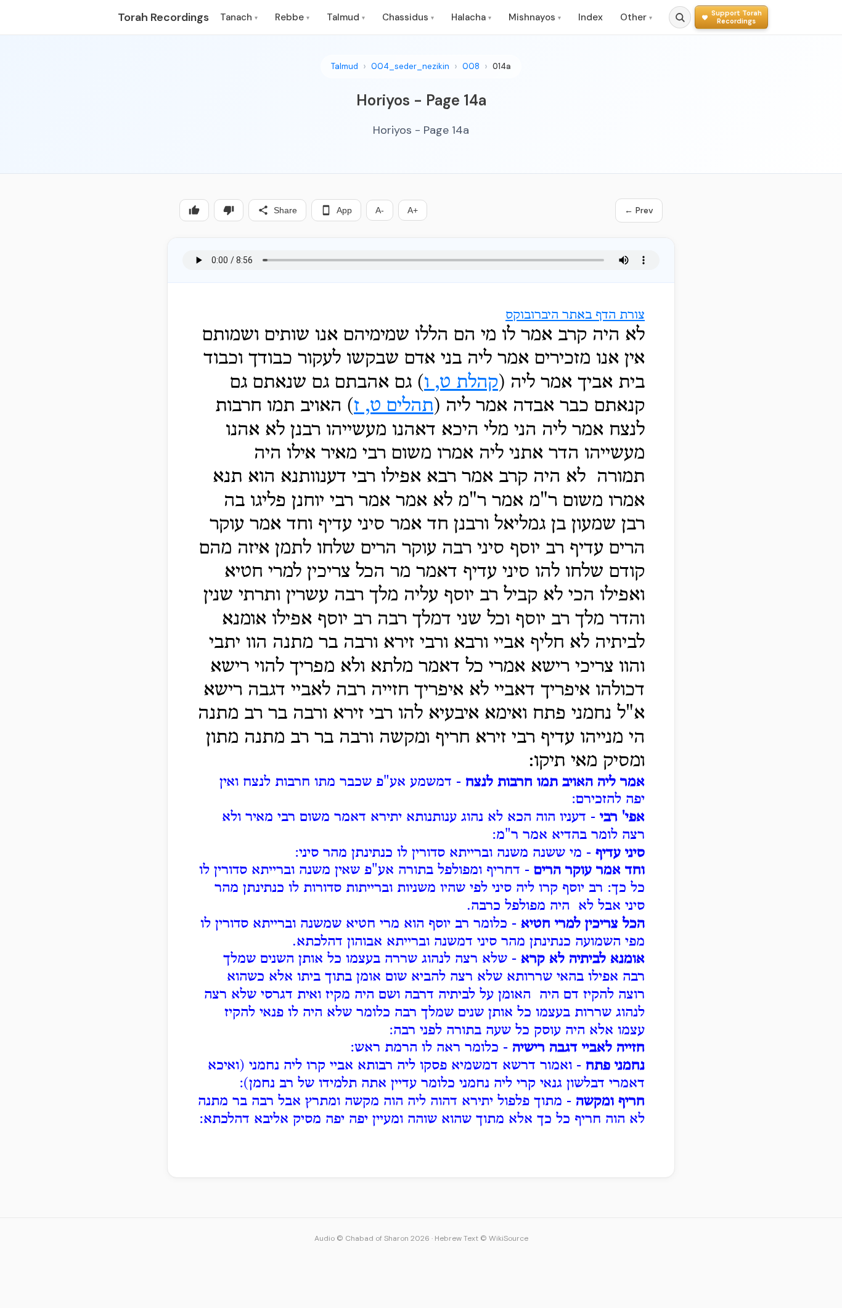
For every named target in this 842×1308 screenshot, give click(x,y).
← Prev (638, 210)
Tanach (239, 17)
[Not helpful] (228, 210)
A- (379, 210)
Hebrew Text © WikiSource (481, 1238)
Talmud (346, 17)
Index (590, 17)
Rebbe (292, 17)
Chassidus (408, 17)
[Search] (680, 17)
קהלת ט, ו (461, 383)
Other (636, 17)
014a (502, 66)
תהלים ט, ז (393, 406)
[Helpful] (194, 210)
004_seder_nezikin (410, 66)
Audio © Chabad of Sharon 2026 (372, 1238)
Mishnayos (535, 17)
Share (285, 210)
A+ (412, 210)
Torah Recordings (163, 17)
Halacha (471, 17)
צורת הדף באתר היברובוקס (575, 315)
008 (471, 66)
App (344, 210)
